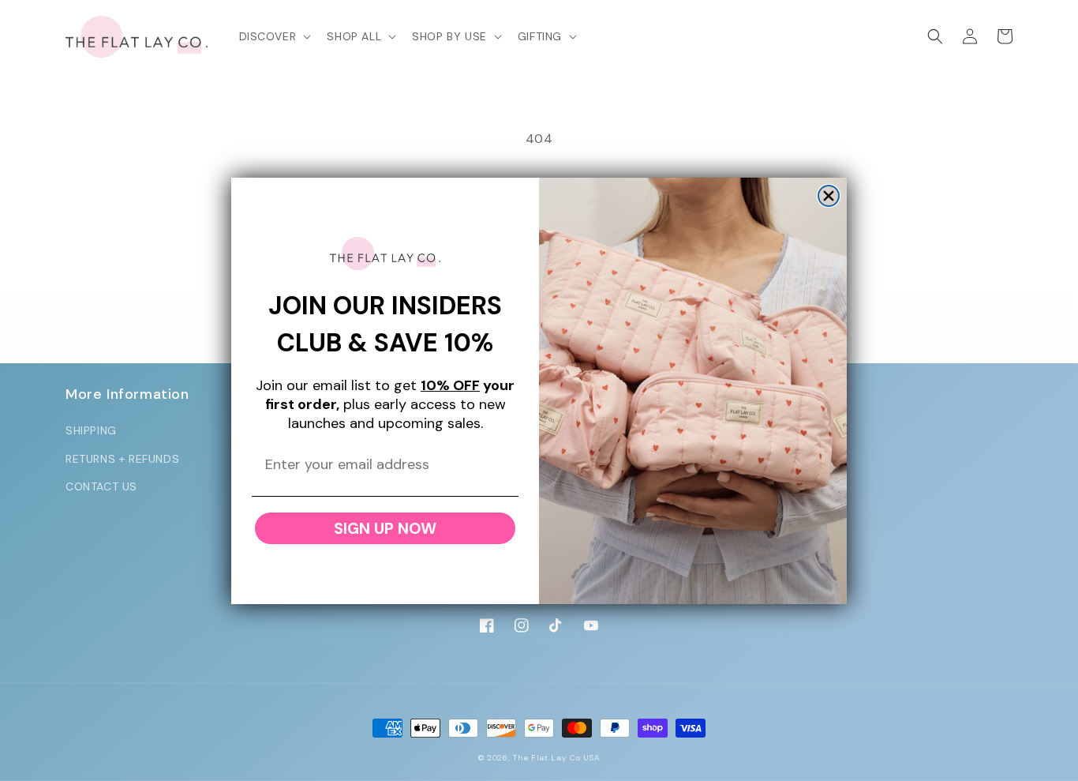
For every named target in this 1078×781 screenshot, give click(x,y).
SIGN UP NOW (385, 528)
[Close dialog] (828, 196)
